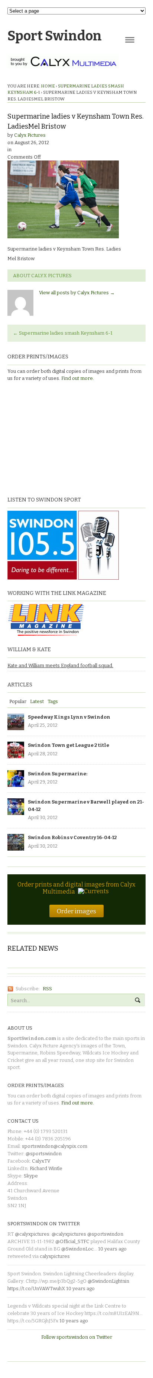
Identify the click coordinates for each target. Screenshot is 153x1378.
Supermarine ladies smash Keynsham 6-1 (63, 333)
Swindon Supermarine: (57, 773)
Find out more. (77, 378)
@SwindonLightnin (108, 1281)
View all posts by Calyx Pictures (77, 292)
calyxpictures (55, 1256)
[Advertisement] (53, 438)
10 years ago (112, 1249)
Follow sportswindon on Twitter (76, 1337)
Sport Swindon (54, 36)
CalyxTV (41, 1161)
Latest (37, 701)
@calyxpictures (32, 1234)
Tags (53, 701)
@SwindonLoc (77, 1249)
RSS (47, 988)
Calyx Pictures (30, 135)
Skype (31, 1176)
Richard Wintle (46, 1168)
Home (48, 86)
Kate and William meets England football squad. (60, 665)
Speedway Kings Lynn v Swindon (69, 717)
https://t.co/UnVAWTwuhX (36, 1288)
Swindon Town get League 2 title (68, 745)
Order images (76, 911)
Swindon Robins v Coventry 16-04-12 (72, 837)
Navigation (129, 40)
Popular (17, 701)
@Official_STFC (72, 1241)
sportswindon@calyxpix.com (54, 1146)
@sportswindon (44, 1153)
